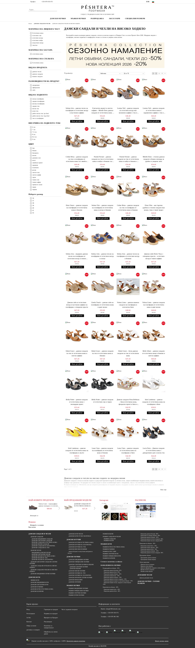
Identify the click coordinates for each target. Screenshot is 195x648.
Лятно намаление (144, 562)
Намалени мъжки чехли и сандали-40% (151, 540)
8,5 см (34, 137)
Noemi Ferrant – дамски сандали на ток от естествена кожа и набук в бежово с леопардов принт (128, 159)
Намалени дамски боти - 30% (149, 549)
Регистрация (31, 613)
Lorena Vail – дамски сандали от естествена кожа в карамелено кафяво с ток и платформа (154, 110)
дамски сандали (37, 74)
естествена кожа (37, 54)
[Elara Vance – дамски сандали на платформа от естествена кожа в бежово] (76, 189)
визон (34, 155)
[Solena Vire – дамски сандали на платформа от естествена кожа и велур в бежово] (102, 189)
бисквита (35, 153)
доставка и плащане (33, 630)
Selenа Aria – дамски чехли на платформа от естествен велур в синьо (102, 256)
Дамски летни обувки (147, 566)
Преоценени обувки (145, 555)
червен (34, 189)
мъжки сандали (37, 76)
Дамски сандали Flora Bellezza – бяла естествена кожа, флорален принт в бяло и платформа (128, 402)
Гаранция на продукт (51, 609)
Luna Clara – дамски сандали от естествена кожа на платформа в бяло (128, 450)
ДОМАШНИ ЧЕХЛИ (145, 575)
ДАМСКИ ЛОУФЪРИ (75, 582)
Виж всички (32, 527)
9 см (33, 139)
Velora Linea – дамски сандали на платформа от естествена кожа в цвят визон (153, 305)
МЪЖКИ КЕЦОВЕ (108, 534)
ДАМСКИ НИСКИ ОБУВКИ (77, 571)
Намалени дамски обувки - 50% (113, 577)
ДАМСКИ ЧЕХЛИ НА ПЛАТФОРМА (42, 559)
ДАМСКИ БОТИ (34, 577)
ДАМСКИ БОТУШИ (74, 539)
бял (33, 148)
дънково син (36, 158)
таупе (34, 177)
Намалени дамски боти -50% (112, 572)
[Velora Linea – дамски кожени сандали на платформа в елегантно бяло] (128, 287)
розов (34, 170)
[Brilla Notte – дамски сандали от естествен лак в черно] (102, 384)
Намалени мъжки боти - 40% (112, 589)
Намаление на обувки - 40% (110, 587)
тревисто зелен (37, 184)
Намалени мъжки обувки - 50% (112, 574)
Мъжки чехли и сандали (147, 569)
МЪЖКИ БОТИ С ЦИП (109, 551)
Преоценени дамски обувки (148, 557)
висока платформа (38, 104)
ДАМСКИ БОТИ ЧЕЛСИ (76, 534)
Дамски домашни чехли (146, 578)
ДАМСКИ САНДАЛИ (37, 536)
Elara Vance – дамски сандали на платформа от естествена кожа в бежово (77, 207)
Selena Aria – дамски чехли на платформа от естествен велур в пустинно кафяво (77, 110)
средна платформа (38, 101)
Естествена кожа (37, 33)
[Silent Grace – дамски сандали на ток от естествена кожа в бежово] (102, 335)
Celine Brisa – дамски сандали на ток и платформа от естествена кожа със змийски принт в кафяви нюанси (77, 159)
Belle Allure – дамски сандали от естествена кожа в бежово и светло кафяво (153, 353)
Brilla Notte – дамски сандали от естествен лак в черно (102, 401)
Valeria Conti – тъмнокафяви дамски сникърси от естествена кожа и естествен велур (49, 505)
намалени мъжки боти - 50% (112, 575)
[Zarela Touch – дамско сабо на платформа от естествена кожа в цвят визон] (102, 287)
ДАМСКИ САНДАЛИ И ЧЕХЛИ (40, 534)
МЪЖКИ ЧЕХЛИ (109, 540)
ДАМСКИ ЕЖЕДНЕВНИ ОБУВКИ (79, 559)
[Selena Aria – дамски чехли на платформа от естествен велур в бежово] (128, 238)
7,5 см (34, 132)
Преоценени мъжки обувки (148, 559)
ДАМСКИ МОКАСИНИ (75, 579)
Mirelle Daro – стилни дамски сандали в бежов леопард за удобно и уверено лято (154, 159)
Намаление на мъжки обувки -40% (150, 535)
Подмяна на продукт (51, 613)
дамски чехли (36, 71)
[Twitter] (162, 2)
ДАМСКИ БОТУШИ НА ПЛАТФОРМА (80, 544)
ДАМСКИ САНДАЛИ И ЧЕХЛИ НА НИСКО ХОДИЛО (43, 566)
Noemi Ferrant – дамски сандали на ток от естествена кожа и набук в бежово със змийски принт (102, 159)
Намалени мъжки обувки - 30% (149, 547)
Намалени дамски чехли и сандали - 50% (115, 579)
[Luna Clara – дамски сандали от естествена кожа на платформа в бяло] (128, 432)
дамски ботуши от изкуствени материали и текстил (80, 552)
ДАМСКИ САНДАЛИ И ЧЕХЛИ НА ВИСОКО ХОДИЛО (43, 570)
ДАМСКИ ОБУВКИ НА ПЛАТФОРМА (80, 575)
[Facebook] (159, 2)
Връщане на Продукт (51, 617)
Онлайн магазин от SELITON (97, 646)
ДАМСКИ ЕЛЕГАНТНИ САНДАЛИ (42, 540)
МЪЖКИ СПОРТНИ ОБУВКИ (77, 593)
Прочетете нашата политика (76, 641)
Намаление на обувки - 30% (147, 543)
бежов (34, 150)
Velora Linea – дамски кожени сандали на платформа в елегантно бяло (128, 305)
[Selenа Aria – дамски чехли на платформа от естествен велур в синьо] (102, 238)
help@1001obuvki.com (113, 609)
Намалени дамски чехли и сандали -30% (152, 552)
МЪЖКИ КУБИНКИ (109, 549)
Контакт (29, 621)
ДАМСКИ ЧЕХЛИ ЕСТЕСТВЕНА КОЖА (43, 556)
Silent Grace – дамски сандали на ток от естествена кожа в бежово (102, 353)
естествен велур (37, 38)
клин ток (35, 111)
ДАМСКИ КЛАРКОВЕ (37, 591)
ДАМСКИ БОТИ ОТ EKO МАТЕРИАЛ (80, 536)
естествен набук (37, 40)
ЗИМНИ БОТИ (35, 580)
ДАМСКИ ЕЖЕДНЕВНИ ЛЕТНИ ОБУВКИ (43, 573)
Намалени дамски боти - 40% (112, 591)
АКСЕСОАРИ (114, 18)
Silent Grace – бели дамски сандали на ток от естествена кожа (128, 353)
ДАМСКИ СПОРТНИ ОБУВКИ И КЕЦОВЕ (81, 564)
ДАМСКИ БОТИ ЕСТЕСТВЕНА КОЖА (42, 589)
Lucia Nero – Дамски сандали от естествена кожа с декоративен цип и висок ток (154, 450)
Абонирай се (34, 515)
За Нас (29, 617)
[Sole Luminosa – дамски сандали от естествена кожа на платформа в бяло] (153, 384)
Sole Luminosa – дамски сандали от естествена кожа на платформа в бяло (153, 402)
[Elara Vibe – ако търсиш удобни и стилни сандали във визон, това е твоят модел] (153, 189)
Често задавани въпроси (70, 609)
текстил (34, 45)
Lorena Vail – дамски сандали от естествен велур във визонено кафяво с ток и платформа (128, 110)
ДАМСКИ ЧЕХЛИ (36, 550)
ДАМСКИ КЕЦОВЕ (75, 568)
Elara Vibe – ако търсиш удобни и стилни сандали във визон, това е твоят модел (154, 207)
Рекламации (48, 621)
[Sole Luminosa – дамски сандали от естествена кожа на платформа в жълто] (76, 432)
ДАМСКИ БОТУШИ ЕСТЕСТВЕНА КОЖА (81, 542)
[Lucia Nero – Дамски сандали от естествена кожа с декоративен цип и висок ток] (153, 432)
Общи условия (31, 626)
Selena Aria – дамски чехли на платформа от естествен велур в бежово (128, 256)
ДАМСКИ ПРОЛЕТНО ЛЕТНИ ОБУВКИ (80, 577)
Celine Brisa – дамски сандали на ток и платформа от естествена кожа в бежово (128, 207)
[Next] (58, 508)
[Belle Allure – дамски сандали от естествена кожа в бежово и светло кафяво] (153, 335)
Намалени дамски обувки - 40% (150, 537)
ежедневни (36, 85)
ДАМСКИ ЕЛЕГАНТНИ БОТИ (39, 584)
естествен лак (36, 35)
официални (36, 87)
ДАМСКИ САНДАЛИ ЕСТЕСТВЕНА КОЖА (44, 542)
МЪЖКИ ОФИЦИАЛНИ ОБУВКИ (78, 590)
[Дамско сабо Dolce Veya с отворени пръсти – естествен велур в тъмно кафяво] (153, 238)
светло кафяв (36, 175)
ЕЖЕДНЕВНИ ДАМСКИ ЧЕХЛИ (41, 552)
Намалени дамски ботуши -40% (149, 534)
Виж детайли (77, 121)
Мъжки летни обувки (147, 571)
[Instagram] (165, 2)
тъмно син (35, 180)
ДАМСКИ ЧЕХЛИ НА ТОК (39, 557)
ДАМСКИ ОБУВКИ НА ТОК (77, 573)
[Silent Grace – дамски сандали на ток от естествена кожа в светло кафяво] (76, 335)
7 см (33, 129)
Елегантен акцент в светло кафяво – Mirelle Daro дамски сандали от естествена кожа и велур (102, 110)
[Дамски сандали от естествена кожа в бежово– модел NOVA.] (68, 507)
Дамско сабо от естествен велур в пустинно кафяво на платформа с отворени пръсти (77, 305)
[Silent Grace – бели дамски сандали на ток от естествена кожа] (128, 335)
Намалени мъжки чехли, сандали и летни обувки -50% (117, 583)
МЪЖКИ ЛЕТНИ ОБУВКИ (76, 595)
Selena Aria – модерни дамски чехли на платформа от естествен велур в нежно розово (77, 256)
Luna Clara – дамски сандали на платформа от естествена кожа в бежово (102, 450)
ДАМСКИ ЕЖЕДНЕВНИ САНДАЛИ (42, 539)
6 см (33, 127)
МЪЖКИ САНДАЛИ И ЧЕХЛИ (112, 536)
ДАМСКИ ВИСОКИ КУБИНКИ (78, 549)
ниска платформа (38, 99)
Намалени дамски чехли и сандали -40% (152, 539)
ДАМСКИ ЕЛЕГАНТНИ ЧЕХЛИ (41, 554)
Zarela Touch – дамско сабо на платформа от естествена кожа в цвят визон (102, 305)
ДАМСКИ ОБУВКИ (73, 556)
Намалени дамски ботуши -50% (112, 570)
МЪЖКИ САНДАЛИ (110, 539)
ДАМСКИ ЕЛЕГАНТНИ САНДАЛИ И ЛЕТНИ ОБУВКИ (43, 562)
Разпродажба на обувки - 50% (111, 568)
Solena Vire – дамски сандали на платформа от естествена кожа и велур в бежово (102, 207)
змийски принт (37, 163)
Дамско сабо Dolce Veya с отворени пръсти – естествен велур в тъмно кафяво (153, 256)
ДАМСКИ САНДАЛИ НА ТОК (40, 547)
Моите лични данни (161, 641)
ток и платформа (37, 118)
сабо (33, 90)
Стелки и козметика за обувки (111, 561)
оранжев (35, 165)
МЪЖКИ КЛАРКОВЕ (109, 558)
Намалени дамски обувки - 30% (150, 551)
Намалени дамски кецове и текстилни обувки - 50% (118, 581)
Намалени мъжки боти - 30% (149, 546)
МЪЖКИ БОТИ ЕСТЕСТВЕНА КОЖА (114, 547)
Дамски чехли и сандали (147, 564)
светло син (36, 172)
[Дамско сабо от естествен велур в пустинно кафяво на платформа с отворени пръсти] (76, 287)
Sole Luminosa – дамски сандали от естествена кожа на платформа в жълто (76, 450)
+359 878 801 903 (113, 616)
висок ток (35, 108)
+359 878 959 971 (47, 1)
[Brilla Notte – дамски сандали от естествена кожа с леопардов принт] (76, 384)
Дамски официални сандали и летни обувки (153, 568)
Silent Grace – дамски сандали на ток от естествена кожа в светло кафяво (77, 353)
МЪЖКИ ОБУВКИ (73, 585)
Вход (28, 609)
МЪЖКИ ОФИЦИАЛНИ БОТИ (112, 556)
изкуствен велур (37, 43)
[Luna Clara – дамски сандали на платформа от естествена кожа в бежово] (102, 432)
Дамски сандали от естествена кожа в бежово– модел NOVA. (83, 505)
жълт (34, 160)
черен (34, 187)
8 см (33, 134)
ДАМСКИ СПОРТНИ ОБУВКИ (79, 567)
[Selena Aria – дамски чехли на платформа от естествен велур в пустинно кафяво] (76, 92)
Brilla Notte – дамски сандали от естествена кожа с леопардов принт (77, 402)
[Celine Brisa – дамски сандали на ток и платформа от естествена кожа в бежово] (128, 189)
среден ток (36, 106)
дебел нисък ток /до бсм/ (40, 113)
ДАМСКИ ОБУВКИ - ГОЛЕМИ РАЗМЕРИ (148, 582)
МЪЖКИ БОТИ (106, 544)
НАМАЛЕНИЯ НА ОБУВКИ (110, 565)
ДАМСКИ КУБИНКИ (37, 587)
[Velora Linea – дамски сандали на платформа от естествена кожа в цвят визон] (153, 287)
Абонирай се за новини (37, 525)
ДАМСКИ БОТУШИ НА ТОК (77, 547)
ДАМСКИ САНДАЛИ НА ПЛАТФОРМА (43, 546)
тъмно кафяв (36, 182)
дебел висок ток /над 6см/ (41, 116)
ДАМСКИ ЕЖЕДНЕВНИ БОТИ (40, 582)
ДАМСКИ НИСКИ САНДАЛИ (40, 544)
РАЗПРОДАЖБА (97, 18)
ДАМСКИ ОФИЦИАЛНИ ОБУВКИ (79, 562)
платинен (35, 167)
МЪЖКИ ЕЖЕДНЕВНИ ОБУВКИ (78, 588)
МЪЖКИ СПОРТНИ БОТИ (110, 553)
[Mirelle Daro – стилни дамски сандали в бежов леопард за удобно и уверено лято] (153, 141)
